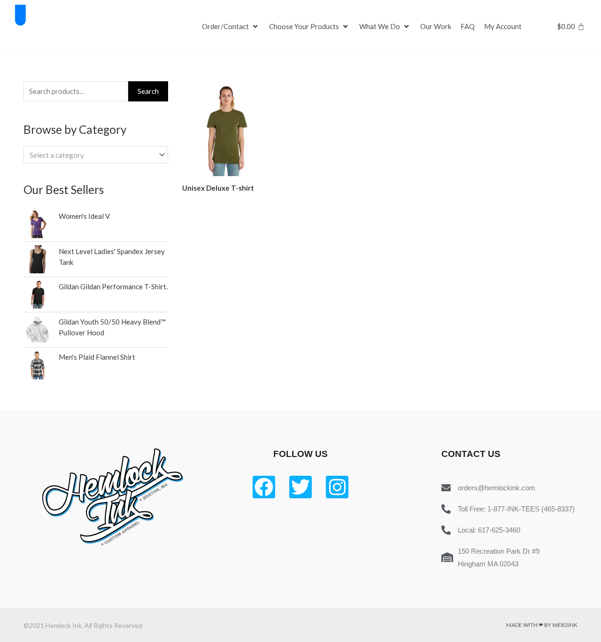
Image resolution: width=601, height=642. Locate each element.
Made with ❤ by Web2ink (542, 624)
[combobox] (95, 154)
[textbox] (92, 155)
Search (148, 91)
